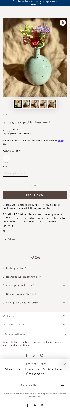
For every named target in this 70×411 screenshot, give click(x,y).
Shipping (7, 134)
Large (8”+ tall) (15, 174)
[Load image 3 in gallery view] (35, 104)
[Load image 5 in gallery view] (52, 104)
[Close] (64, 364)
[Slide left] (5, 3)
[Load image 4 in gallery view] (43, 104)
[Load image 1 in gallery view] (18, 104)
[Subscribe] (65, 334)
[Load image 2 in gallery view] (26, 104)
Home (6, 115)
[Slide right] (64, 3)
